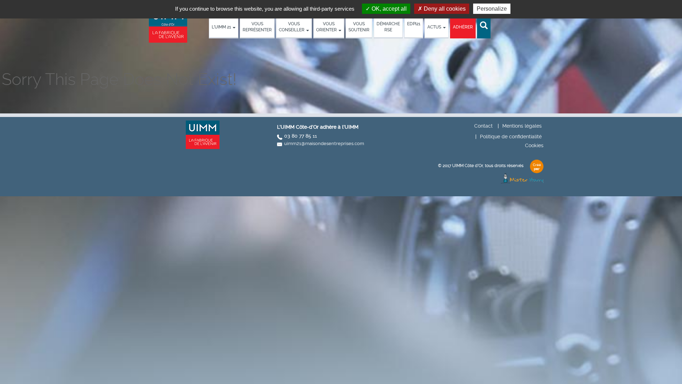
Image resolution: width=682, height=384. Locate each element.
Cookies (534, 145)
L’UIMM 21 (222, 27)
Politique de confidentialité (511, 136)
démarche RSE (388, 26)
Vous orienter (327, 26)
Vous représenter (257, 26)
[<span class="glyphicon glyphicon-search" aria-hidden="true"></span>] (483, 26)
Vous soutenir (358, 26)
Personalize (492, 9)
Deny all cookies (444, 9)
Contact (483, 126)
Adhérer (463, 27)
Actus (434, 27)
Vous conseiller (292, 26)
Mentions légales (522, 126)
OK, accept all (388, 9)
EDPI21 (413, 23)
